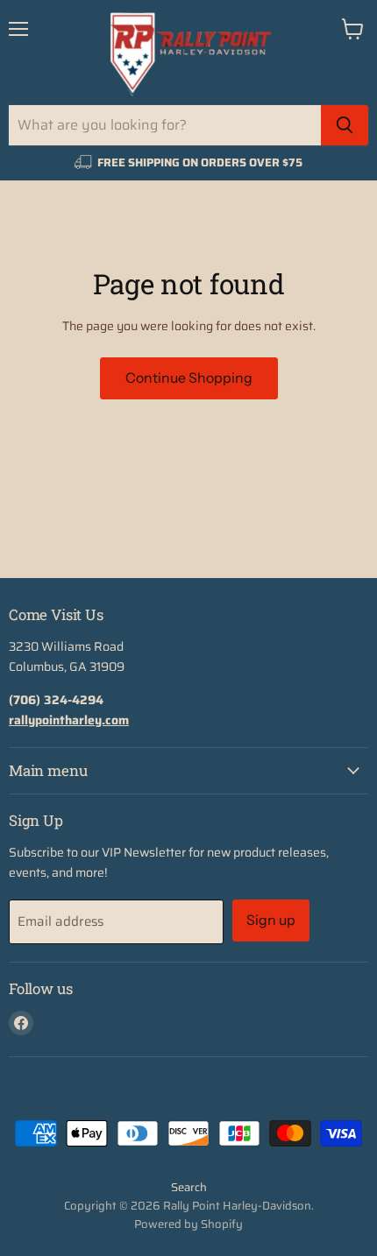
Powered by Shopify (188, 1224)
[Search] (344, 125)
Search (189, 1187)
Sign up (270, 920)
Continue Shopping (189, 378)
